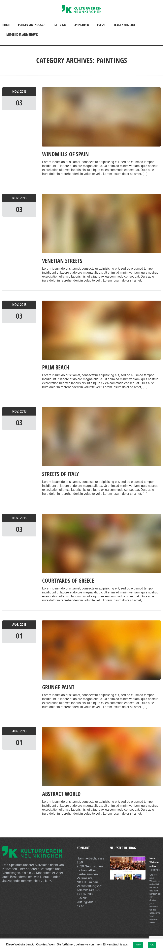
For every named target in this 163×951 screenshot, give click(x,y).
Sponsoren (81, 25)
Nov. (16, 91)
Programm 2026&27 (31, 25)
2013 (23, 91)
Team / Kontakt (124, 25)
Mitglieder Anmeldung (22, 34)
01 (19, 636)
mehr (138, 944)
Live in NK (59, 25)
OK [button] (152, 944)
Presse (101, 25)
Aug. (16, 624)
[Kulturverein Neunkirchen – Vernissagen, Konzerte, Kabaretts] (81, 12)
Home (6, 25)
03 (19, 103)
